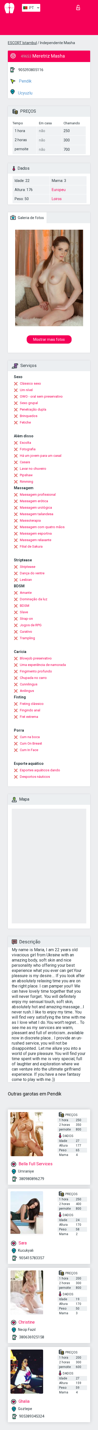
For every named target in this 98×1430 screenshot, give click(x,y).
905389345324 (31, 1416)
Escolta (25, 443)
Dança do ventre (32, 573)
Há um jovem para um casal (40, 456)
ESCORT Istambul (22, 43)
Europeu (59, 190)
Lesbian (26, 580)
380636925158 (31, 1337)
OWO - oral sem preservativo (41, 396)
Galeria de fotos (30, 218)
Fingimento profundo (36, 671)
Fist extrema (29, 717)
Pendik (25, 81)
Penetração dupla (33, 409)
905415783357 (31, 1258)
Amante (26, 593)
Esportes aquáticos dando (40, 770)
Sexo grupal (29, 403)
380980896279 (31, 1178)
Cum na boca (30, 737)
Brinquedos (28, 416)
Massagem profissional (38, 494)
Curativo (26, 632)
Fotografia (28, 449)
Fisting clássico (32, 704)
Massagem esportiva (36, 533)
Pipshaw (26, 475)
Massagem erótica (34, 501)
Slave (24, 612)
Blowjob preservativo (36, 658)
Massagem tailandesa (36, 514)
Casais (25, 462)
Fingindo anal (30, 710)
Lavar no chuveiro (33, 469)
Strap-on (26, 619)
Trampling (27, 638)
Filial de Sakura (31, 546)
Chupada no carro (33, 678)
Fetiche (25, 422)
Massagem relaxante (35, 540)
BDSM (24, 606)
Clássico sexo (30, 383)
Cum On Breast (31, 743)
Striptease (27, 567)
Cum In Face (29, 750)
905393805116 (30, 69)
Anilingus (27, 691)
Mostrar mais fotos (49, 339)
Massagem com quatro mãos (42, 527)
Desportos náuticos (35, 777)
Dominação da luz (33, 599)
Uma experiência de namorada (43, 665)
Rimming (26, 482)
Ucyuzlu (24, 93)
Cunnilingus (28, 684)
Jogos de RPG (31, 625)
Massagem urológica (36, 507)
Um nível (26, 390)
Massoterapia (30, 520)
